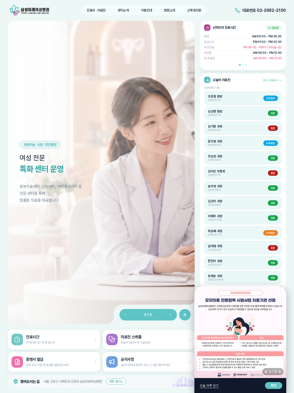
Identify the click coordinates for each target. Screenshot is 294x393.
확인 (273, 386)
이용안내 (146, 10)
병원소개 (169, 10)
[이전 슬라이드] (124, 314)
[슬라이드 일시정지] (185, 314)
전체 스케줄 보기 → (272, 80)
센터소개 (123, 10)
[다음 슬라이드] (170, 314)
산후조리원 (194, 10)
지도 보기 (116, 381)
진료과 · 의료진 (96, 10)
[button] (240, 65)
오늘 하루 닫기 (209, 386)
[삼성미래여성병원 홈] (30, 10)
